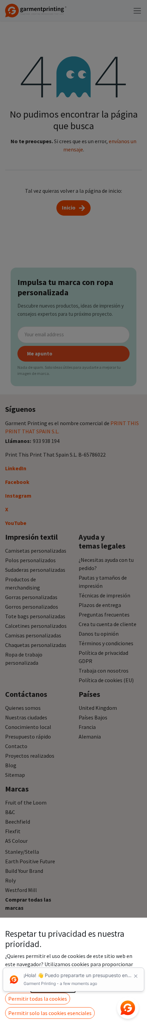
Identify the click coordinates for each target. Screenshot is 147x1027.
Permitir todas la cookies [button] (37, 998)
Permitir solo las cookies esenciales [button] (50, 1013)
